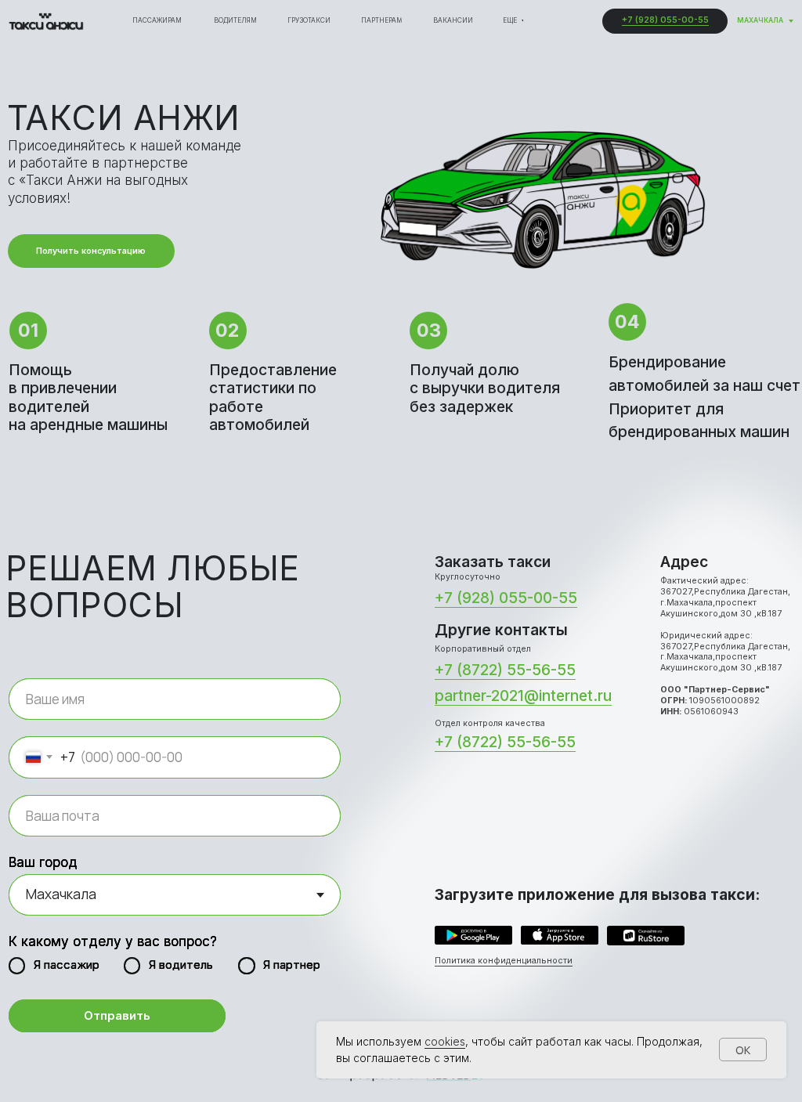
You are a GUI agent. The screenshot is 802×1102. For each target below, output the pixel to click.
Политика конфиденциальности (504, 961)
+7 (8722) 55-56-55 (505, 669)
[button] (91, 251)
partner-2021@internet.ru (523, 695)
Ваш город (43, 862)
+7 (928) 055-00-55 (665, 20)
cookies (444, 1041)
